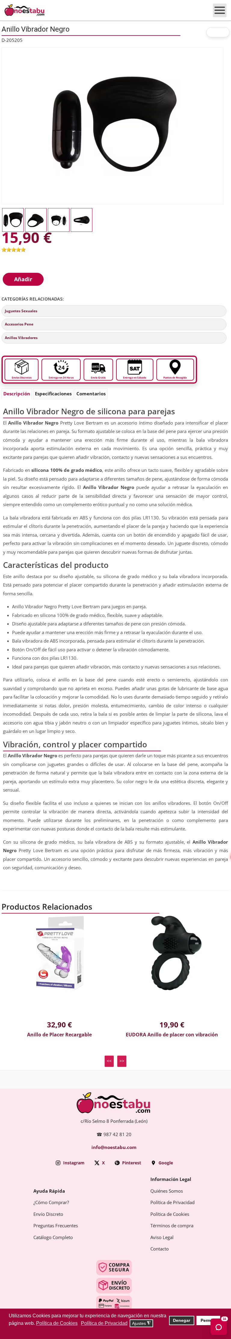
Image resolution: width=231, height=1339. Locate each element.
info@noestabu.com (114, 1147)
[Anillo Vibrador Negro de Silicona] (58, 220)
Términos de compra (171, 1225)
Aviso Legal (162, 1237)
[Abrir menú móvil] (219, 10)
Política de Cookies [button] (57, 1323)
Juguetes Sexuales (21, 311)
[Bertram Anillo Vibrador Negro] (112, 125)
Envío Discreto (48, 1214)
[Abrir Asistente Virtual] (219, 1327)
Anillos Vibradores (21, 338)
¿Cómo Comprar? (51, 1202)
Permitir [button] (208, 1320)
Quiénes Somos (166, 1191)
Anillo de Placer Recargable (59, 1035)
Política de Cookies (169, 1214)
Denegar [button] (181, 1320)
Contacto (159, 1249)
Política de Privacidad (172, 1202)
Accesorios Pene (19, 324)
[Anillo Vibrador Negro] (35, 220)
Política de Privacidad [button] (104, 1323)
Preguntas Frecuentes (55, 1225)
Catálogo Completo (53, 1237)
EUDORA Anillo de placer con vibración (172, 1035)
